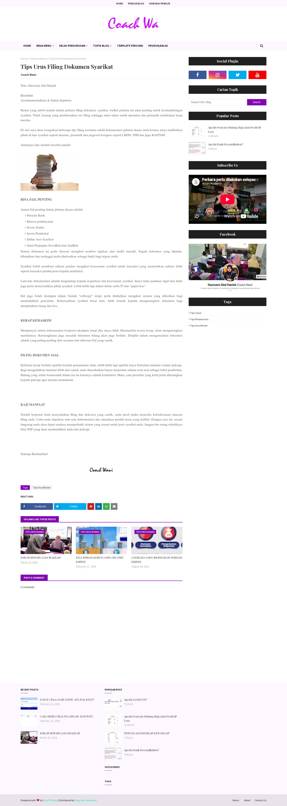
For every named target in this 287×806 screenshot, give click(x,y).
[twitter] (237, 75)
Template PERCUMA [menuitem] (130, 46)
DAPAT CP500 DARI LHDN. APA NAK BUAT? (67, 699)
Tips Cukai (195, 312)
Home (119, 3)
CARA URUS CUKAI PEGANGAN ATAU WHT (66, 716)
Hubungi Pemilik (159, 3)
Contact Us (260, 800)
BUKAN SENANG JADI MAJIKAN (41, 557)
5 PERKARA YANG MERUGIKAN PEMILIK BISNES (156, 559)
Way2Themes (50, 800)
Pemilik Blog (136, 3)
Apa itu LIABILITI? (135, 699)
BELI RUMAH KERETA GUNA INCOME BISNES (100, 559)
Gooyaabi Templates (86, 800)
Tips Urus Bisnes (38, 58)
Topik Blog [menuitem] (101, 46)
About (247, 800)
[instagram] (217, 75)
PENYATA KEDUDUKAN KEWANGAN (146, 733)
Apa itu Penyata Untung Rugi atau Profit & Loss (234, 129)
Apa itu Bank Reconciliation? (225, 144)
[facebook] (198, 75)
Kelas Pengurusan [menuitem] (72, 46)
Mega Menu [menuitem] (43, 46)
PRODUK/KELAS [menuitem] (158, 46)
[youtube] (257, 75)
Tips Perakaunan (199, 319)
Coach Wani (28, 75)
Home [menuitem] (27, 46)
